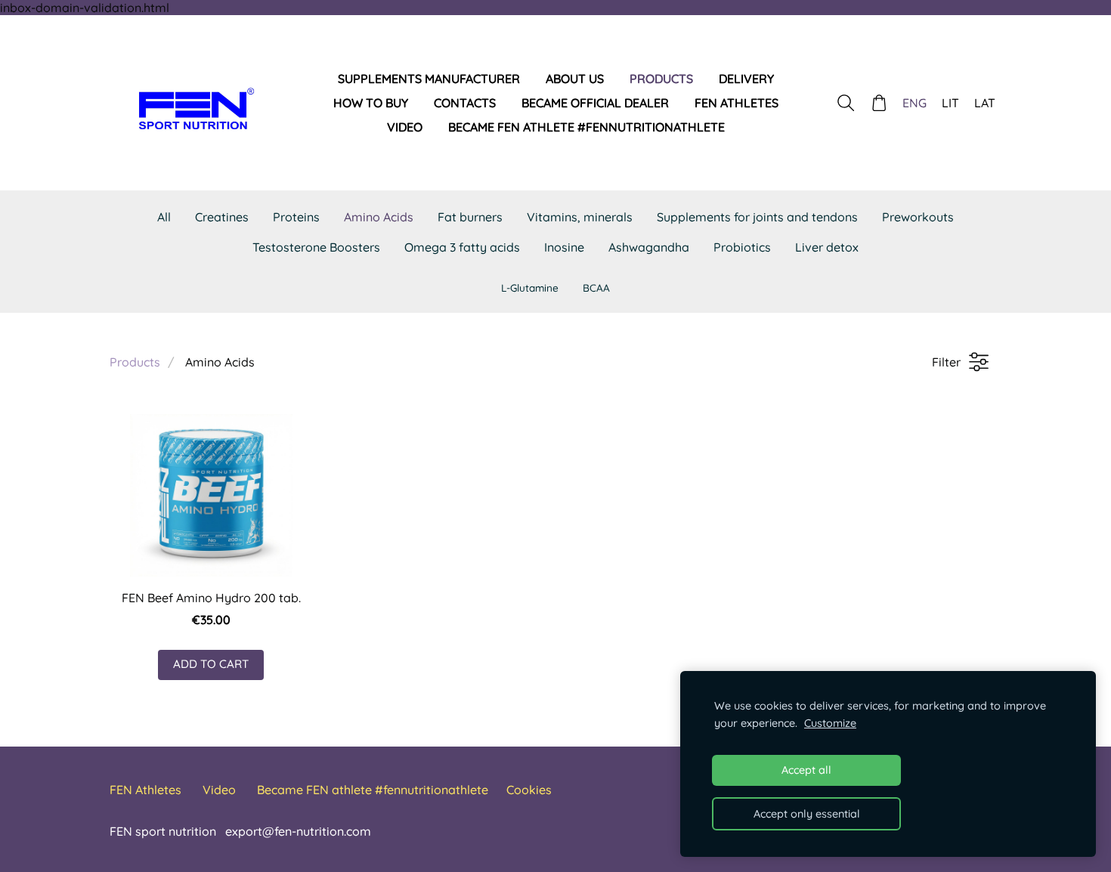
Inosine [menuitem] (564, 247)
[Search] (845, 103)
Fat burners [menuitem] (470, 216)
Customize (830, 723)
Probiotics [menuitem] (742, 247)
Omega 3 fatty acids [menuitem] (462, 247)
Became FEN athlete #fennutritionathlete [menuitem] (586, 127)
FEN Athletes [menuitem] (736, 102)
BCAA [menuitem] (596, 287)
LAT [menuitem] (984, 102)
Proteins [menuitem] (296, 216)
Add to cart (211, 664)
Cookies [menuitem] (529, 789)
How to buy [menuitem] (370, 102)
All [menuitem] (164, 216)
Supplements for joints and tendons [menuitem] (757, 216)
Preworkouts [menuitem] (918, 216)
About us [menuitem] (575, 78)
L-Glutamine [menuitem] (530, 287)
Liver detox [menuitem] (827, 247)
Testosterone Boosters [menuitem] (316, 247)
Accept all (806, 770)
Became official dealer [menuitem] (595, 102)
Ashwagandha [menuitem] (648, 247)
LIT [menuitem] (950, 102)
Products (135, 362)
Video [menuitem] (404, 127)
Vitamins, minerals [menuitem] (580, 216)
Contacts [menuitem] (465, 102)
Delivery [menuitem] (746, 78)
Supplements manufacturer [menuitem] (429, 78)
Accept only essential (807, 814)
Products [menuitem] (661, 78)
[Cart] (879, 103)
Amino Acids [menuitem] (378, 216)
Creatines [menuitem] (222, 216)
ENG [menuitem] (914, 102)
